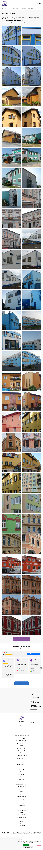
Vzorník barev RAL (21, 803)
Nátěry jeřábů (21, 794)
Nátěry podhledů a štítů (21, 746)
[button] (39, 3)
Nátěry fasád (21, 738)
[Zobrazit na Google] (4, 660)
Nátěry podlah (21, 775)
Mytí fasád (22, 741)
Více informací (34, 705)
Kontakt (21, 819)
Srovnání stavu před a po (21, 763)
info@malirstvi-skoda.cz (36, 702)
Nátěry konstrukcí (21, 748)
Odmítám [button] (39, 845)
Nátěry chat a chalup (21, 770)
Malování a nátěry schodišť (21, 760)
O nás (21, 817)
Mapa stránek (21, 835)
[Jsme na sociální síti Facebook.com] (20, 721)
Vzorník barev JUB (21, 801)
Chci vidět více (21, 679)
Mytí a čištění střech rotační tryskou (21, 744)
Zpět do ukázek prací (21, 639)
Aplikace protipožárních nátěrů (21, 751)
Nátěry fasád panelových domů (21, 733)
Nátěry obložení (21, 765)
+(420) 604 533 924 (35, 698)
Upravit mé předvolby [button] (28, 847)
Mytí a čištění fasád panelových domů (21, 731)
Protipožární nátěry (21, 758)
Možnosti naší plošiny (21, 762)
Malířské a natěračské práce (21, 757)
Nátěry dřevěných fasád (21, 739)
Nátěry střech (21, 743)
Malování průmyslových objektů (21, 736)
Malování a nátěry (21, 734)
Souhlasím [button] (26, 845)
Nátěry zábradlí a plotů (21, 792)
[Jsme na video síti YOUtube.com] (22, 721)
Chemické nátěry (21, 784)
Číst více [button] (5, 668)
